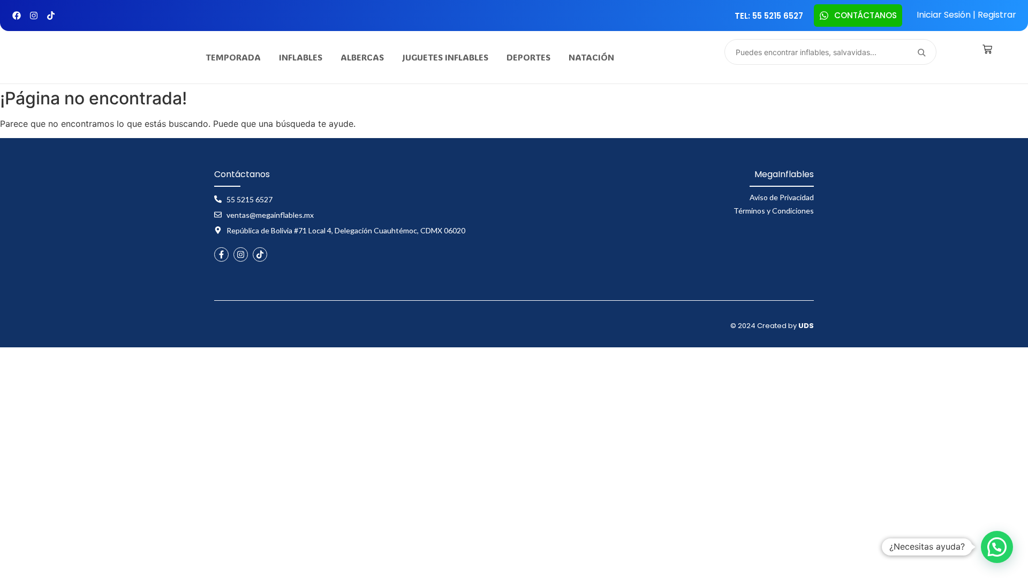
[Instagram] (33, 15)
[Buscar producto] (921, 51)
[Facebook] (16, 15)
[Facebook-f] (221, 254)
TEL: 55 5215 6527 (769, 15)
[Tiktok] (50, 15)
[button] (997, 547)
